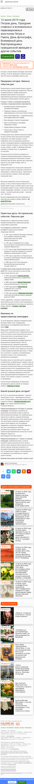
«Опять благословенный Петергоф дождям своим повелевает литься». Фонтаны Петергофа (22, 669)
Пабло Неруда (22, 287)
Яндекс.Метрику (29, 779)
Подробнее (12, 782)
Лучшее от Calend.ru (9, 604)
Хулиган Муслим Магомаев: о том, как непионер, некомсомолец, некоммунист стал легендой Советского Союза (23, 705)
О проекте (3, 727)
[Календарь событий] (18, 1)
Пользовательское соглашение (8, 769)
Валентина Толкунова (26, 293)
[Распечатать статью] (23, 56)
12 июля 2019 (7, 56)
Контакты (22, 727)
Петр (6, 327)
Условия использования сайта (8, 766)
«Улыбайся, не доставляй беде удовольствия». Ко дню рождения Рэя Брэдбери (22, 633)
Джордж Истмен (23, 276)
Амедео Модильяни (24, 282)
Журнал (9, 16)
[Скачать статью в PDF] (17, 56)
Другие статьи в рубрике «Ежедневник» (16, 487)
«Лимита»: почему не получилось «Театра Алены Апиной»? (23, 614)
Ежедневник (15, 16)
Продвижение (10, 727)
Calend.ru (3, 16)
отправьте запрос (12, 764)
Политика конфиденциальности (8, 770)
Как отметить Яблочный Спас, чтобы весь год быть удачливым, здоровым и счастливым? (23, 687)
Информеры (28, 727)
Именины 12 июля (13, 386)
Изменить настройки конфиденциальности (11, 773)
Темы (30, 9)
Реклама (16, 727)
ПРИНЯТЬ (22, 782)
